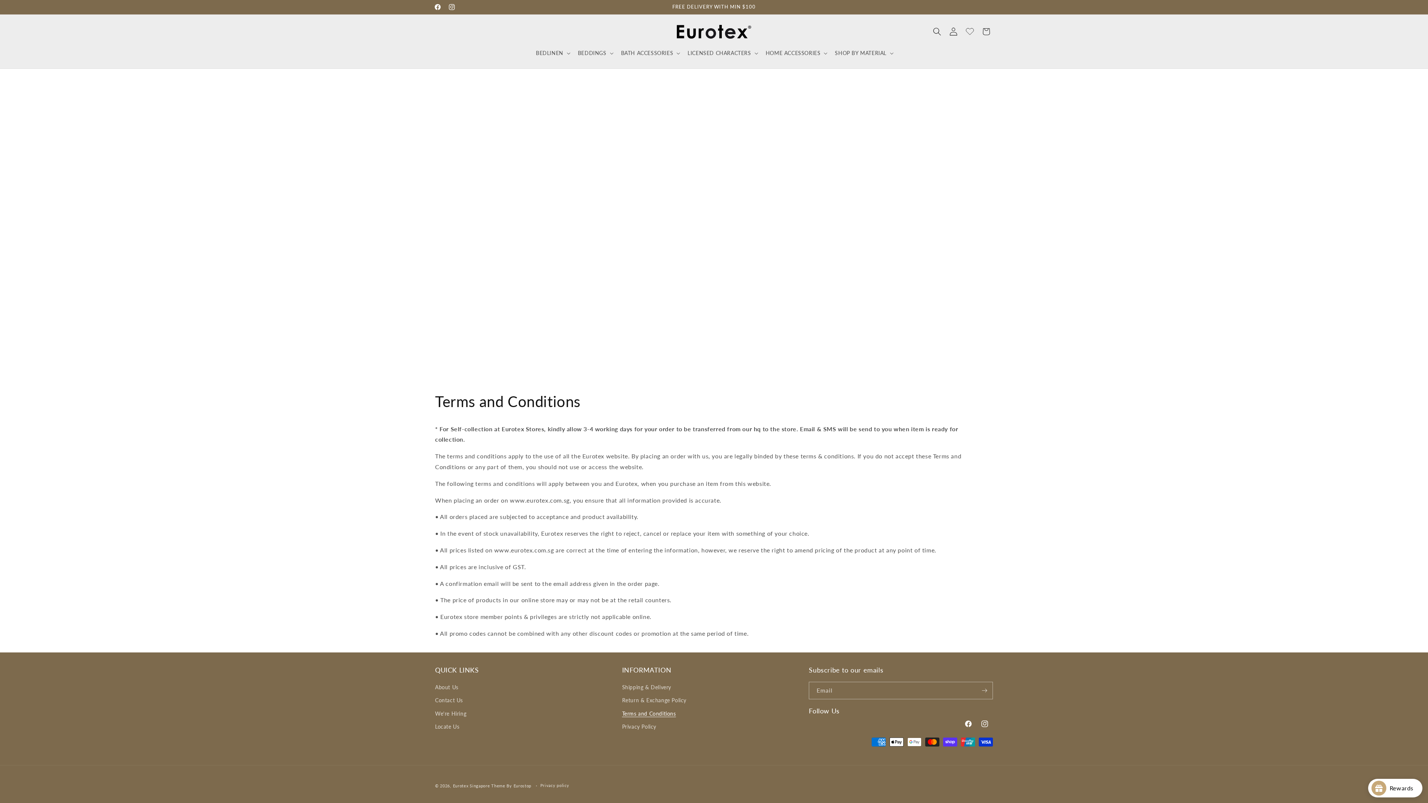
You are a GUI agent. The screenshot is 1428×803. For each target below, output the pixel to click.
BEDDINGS (592, 53)
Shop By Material (861, 53)
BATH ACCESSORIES (647, 53)
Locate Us (447, 726)
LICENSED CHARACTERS (719, 53)
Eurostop (523, 785)
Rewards (1404, 787)
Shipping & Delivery (646, 687)
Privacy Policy (639, 726)
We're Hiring (450, 713)
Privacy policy (554, 785)
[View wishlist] (970, 31)
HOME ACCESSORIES (793, 53)
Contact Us (449, 700)
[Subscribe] (984, 690)
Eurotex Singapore (471, 785)
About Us (447, 687)
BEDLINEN (549, 53)
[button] (552, 53)
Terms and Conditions (649, 713)
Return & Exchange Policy (654, 700)
